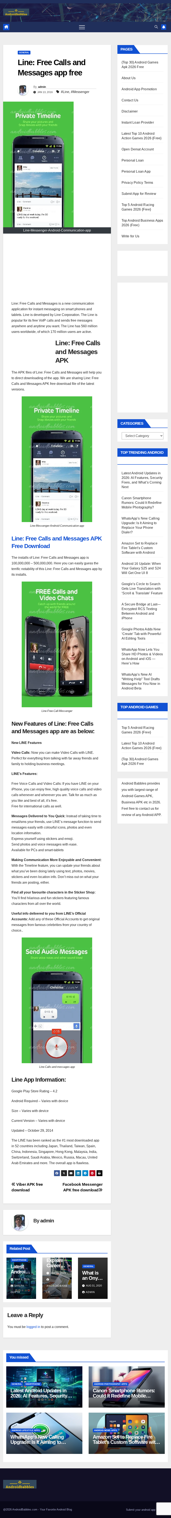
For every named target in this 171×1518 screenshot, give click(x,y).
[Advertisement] (57, 269)
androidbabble (57, 1289)
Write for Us (130, 236)
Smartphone (19, 1260)
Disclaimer (130, 111)
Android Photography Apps (110, 1384)
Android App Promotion (139, 89)
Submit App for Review (139, 193)
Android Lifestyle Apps (26, 1430)
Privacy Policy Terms (137, 182)
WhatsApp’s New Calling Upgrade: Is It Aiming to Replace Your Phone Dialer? (40, 1442)
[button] (156, 27)
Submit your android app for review (146, 1509)
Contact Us (130, 100)
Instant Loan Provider (138, 122)
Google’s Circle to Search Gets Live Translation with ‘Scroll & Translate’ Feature (142, 588)
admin (42, 86)
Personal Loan (133, 160)
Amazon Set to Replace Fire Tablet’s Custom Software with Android (139, 548)
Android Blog (64, 1509)
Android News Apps (105, 1430)
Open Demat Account (138, 149)
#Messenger (80, 92)
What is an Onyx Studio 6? (92, 1278)
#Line (65, 92)
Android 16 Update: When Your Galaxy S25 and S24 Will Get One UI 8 (141, 568)
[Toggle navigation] (82, 27)
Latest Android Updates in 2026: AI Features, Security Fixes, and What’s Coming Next (44, 1396)
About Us (129, 78)
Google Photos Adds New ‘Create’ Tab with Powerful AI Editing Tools (141, 633)
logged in (33, 1327)
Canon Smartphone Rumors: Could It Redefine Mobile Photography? (142, 502)
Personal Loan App (136, 171)
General (24, 52)
